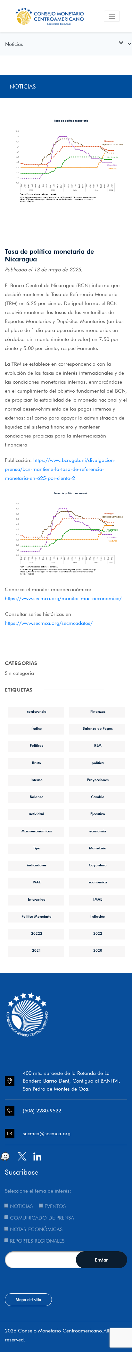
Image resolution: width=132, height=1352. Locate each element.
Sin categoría (19, 673)
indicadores (36, 865)
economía (97, 831)
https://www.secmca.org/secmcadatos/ (49, 623)
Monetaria (97, 848)
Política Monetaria (36, 916)
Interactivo (36, 899)
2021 (36, 950)
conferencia (36, 711)
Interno (36, 780)
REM (98, 745)
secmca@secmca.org (46, 1133)
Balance (36, 797)
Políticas (36, 745)
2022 (97, 933)
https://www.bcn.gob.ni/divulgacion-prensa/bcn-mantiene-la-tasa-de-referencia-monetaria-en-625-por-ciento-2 (60, 469)
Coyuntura (98, 865)
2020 (97, 950)
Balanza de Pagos (98, 728)
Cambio (97, 797)
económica (98, 882)
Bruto (36, 763)
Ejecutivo (97, 814)
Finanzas (97, 711)
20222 (36, 933)
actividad (36, 814)
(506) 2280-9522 (42, 1111)
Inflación (97, 916)
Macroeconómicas (36, 831)
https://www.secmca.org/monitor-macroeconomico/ (63, 598)
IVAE (37, 882)
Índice (36, 728)
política (98, 763)
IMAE (97, 899)
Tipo (36, 848)
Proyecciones (98, 780)
